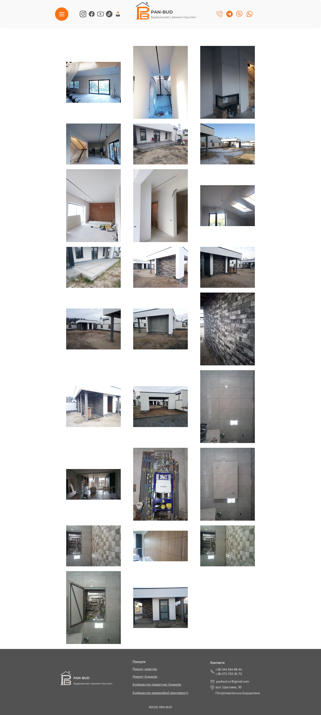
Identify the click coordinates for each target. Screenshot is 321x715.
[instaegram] (83, 14)
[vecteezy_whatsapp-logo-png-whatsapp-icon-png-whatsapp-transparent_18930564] (249, 14)
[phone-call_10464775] (219, 14)
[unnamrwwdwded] (118, 14)
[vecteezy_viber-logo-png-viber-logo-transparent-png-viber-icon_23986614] (239, 14)
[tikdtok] (109, 14)
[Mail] (212, 681)
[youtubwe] (100, 14)
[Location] (212, 687)
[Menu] (61, 14)
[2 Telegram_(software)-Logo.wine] (229, 14)
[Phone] (212, 671)
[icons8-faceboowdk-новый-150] (91, 14)
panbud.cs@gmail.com (232, 681)
